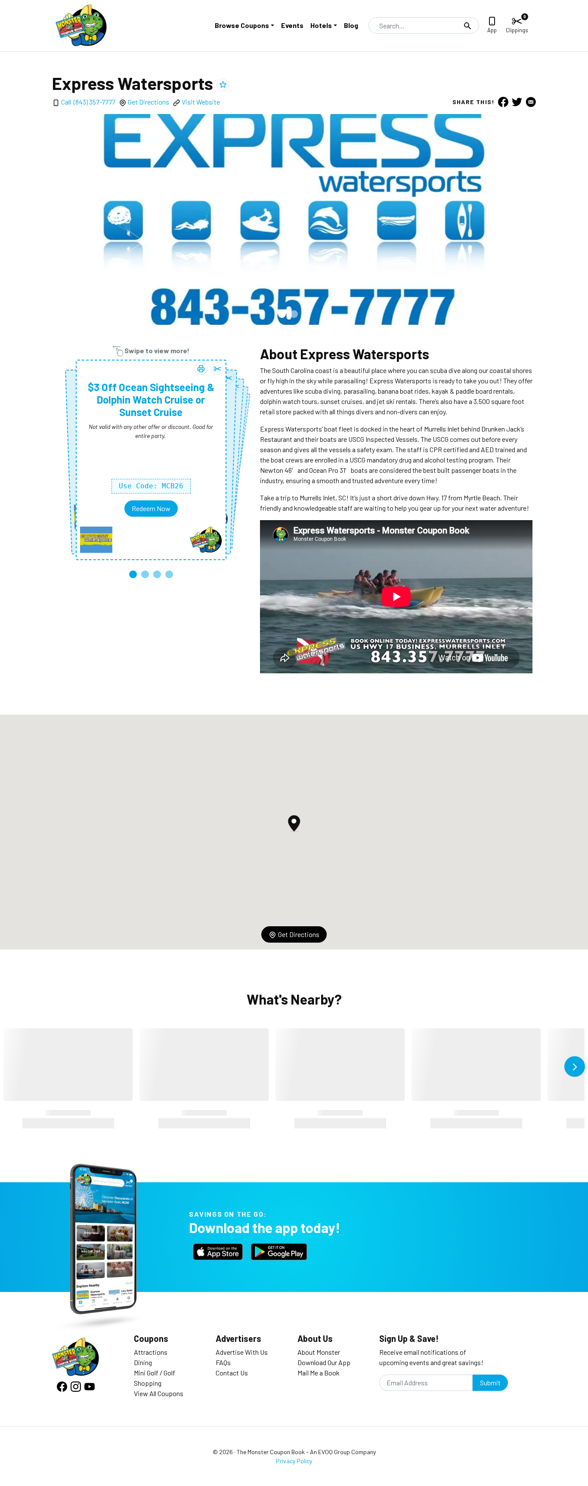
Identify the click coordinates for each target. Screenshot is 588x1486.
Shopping (147, 1383)
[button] (282, 314)
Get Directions (148, 102)
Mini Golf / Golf (154, 1373)
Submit (490, 1382)
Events (292, 25)
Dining (143, 1362)
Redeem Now (151, 508)
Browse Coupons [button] (242, 25)
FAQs (223, 1362)
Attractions (150, 1352)
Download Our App (323, 1362)
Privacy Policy (294, 1460)
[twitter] (517, 101)
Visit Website (201, 102)
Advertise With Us (242, 1352)
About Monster (318, 1352)
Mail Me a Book (318, 1373)
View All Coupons (158, 1393)
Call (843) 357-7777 (88, 102)
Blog (351, 25)
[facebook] (503, 101)
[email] (531, 101)
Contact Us (232, 1373)
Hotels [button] (321, 25)
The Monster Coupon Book (271, 1451)
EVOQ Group (334, 1451)
